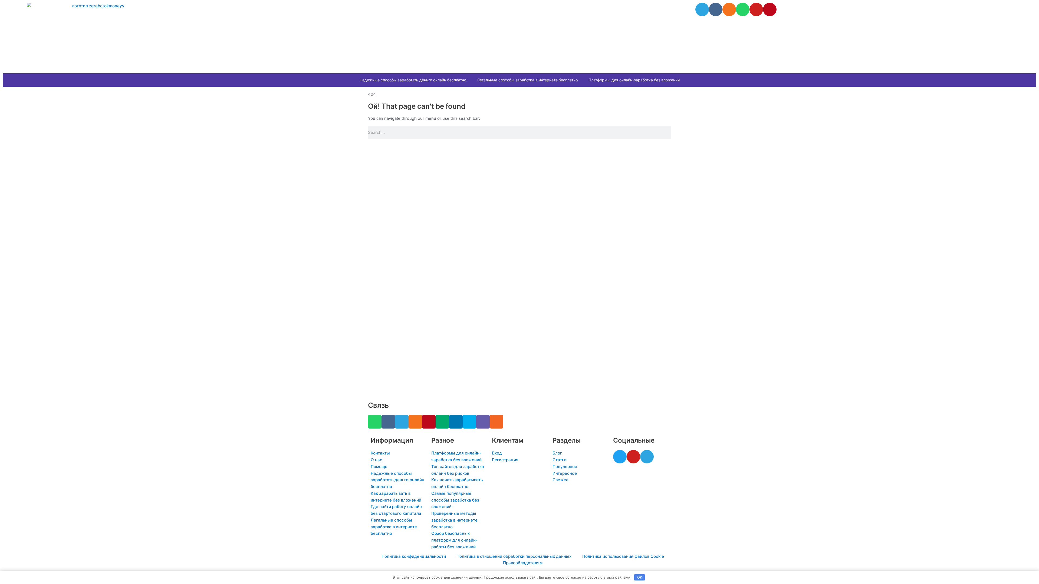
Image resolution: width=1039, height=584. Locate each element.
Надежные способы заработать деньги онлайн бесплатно (413, 80)
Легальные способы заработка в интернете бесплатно (527, 80)
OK (639, 577)
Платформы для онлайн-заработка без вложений (634, 80)
